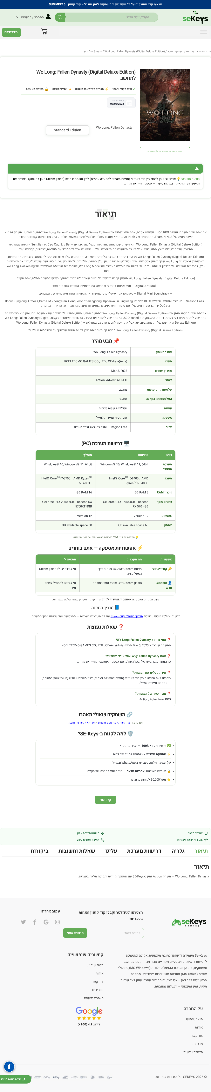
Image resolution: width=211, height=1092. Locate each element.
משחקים (191, 51)
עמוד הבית (205, 51)
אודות (99, 973)
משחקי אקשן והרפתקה (82, 723)
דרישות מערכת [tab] (144, 851)
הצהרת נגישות (93, 998)
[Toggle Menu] (203, 32)
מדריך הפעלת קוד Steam (127, 616)
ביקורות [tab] (39, 851)
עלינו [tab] (111, 851)
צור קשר (97, 981)
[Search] (60, 17)
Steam (98, 51)
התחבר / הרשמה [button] (32, 17)
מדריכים (97, 989)
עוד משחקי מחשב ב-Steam (114, 723)
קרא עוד (105, 800)
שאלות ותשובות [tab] (77, 851)
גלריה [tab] (178, 851)
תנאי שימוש (95, 965)
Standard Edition (67, 130)
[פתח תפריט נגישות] (9, 1066)
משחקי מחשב (175, 51)
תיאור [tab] (201, 851)
